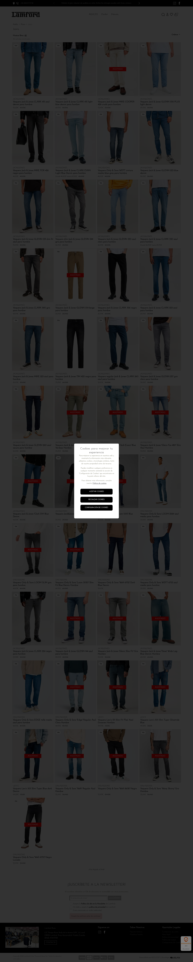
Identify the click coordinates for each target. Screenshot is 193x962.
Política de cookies (99, 483)
